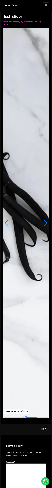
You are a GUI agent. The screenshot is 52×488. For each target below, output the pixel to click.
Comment (10, 462)
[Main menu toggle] (46, 5)
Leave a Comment (11, 21)
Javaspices (10, 5)
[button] (6, 223)
